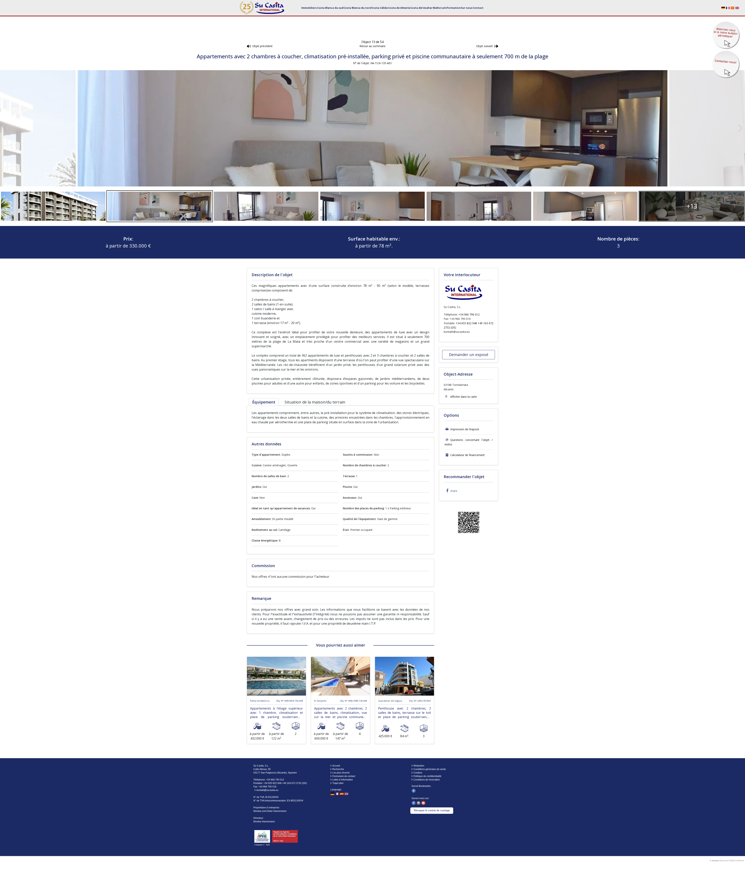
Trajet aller (338, 783)
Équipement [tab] (263, 402)
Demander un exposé (468, 354)
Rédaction (418, 765)
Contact (478, 7)
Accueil (336, 765)
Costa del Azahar (421, 7)
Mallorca (438, 7)
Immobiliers (309, 7)
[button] (450, 491)
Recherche (338, 769)
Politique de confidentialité (427, 776)
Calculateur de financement (467, 455)
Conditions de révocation (426, 779)
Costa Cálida (380, 7)
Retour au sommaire (372, 46)
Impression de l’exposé (464, 429)
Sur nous (466, 7)
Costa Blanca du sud (330, 7)
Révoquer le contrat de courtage (432, 810)
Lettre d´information (342, 779)
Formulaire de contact (343, 776)
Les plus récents (341, 772)
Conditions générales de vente (429, 769)
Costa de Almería (399, 7)
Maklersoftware (736, 860)
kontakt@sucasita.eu (457, 332)
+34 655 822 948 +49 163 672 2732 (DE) (285, 783)
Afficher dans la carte (463, 396)
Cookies (417, 772)
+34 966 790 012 (469, 314)
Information (452, 7)
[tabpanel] (340, 417)
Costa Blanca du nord (358, 7)
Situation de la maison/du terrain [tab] (315, 402)
